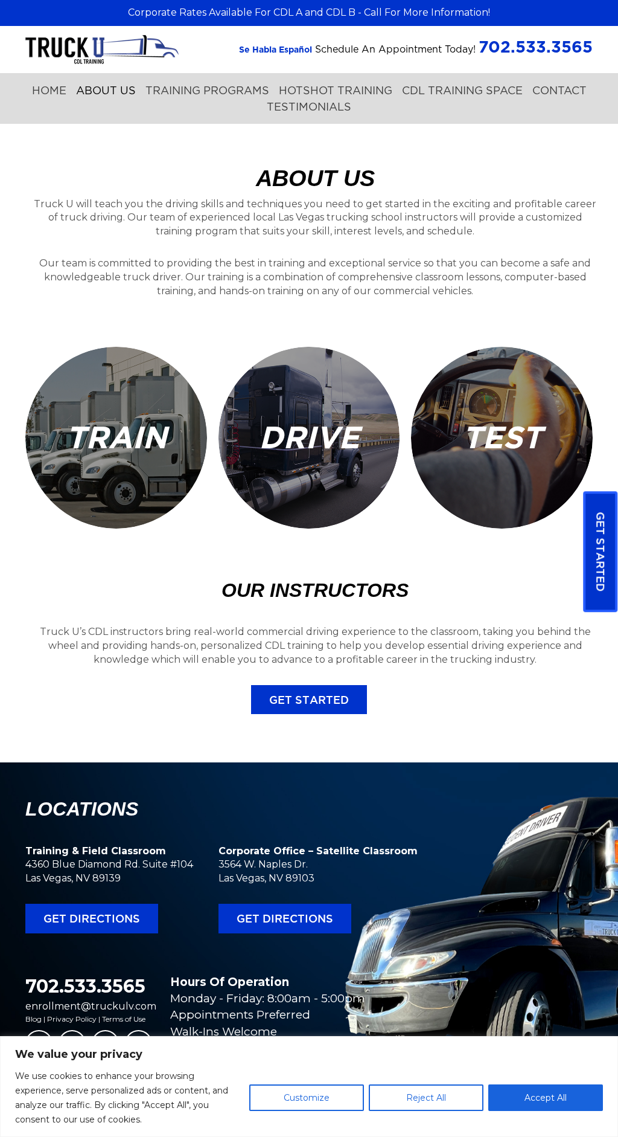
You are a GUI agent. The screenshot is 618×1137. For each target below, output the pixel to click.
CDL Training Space (462, 90)
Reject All (426, 1097)
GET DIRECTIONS (91, 918)
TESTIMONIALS (309, 106)
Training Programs (207, 90)
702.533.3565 (85, 986)
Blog (33, 1018)
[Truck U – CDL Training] (102, 48)
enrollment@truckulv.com (90, 1006)
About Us (106, 90)
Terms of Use (123, 1018)
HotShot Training (335, 90)
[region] (309, 1086)
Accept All (545, 1097)
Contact (559, 90)
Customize (307, 1097)
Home (49, 90)
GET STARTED (309, 700)
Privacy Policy (72, 1018)
